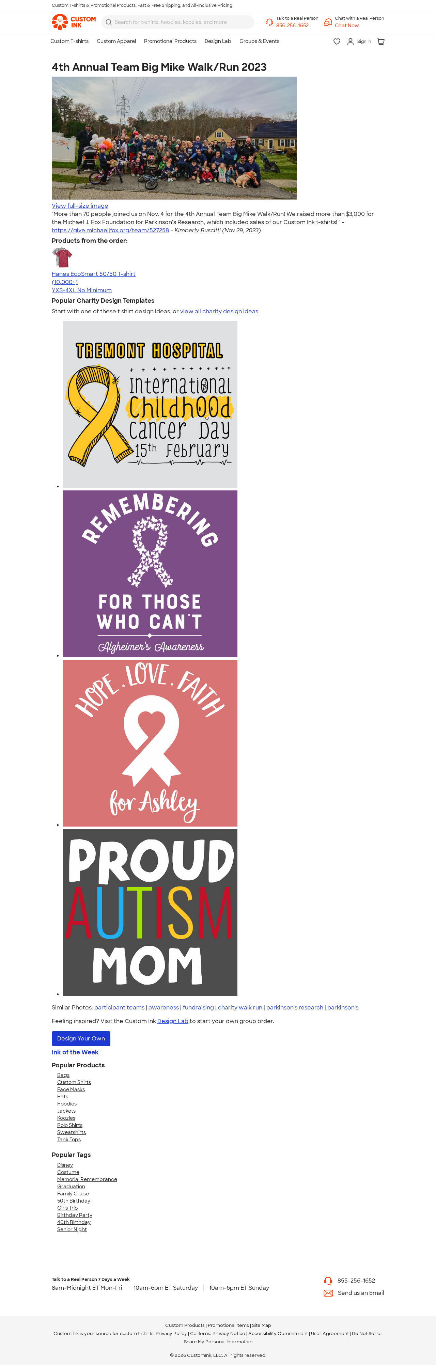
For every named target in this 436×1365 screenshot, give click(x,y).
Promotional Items (228, 1325)
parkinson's (342, 1007)
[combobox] (177, 22)
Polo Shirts (69, 1125)
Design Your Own (81, 1038)
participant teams (119, 1007)
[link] (74, 22)
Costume (68, 1172)
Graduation (71, 1186)
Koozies (66, 1118)
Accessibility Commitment (278, 1333)
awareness (164, 1007)
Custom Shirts (74, 1082)
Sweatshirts (71, 1132)
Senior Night (72, 1229)
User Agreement (330, 1333)
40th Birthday (74, 1222)
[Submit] (109, 22)
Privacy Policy (171, 1333)
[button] (359, 25)
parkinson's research (294, 1007)
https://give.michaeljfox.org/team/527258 (110, 230)
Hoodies (67, 1104)
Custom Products (185, 1325)
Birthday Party (74, 1215)
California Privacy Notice (217, 1333)
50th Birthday (73, 1201)
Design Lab (172, 1021)
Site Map (261, 1325)
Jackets (66, 1111)
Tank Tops (69, 1139)
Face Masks (71, 1089)
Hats (62, 1097)
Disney (65, 1165)
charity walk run (240, 1007)
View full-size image (80, 205)
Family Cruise (73, 1194)
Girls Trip (67, 1208)
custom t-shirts (137, 1333)
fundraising (198, 1007)
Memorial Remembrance (87, 1179)
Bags (63, 1075)
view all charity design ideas (219, 311)
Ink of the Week (75, 1052)
